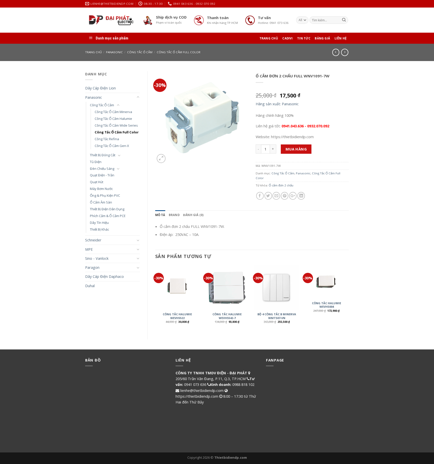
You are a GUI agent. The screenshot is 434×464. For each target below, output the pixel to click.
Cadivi (287, 38)
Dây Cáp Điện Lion (100, 87)
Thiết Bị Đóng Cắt (102, 155)
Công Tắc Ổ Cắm (139, 52)
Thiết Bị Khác (99, 229)
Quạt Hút (96, 182)
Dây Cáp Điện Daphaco (104, 276)
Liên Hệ (341, 38)
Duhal (90, 285)
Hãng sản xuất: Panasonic (277, 103)
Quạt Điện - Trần (102, 175)
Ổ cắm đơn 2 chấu (281, 185)
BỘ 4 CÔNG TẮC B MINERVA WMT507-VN (276, 316)
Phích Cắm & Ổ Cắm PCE (108, 216)
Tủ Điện (95, 162)
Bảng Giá (322, 38)
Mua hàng (296, 148)
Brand (174, 215)
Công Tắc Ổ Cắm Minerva (113, 112)
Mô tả (160, 215)
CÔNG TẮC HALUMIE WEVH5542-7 (227, 316)
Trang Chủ (268, 38)
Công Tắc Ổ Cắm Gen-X (112, 145)
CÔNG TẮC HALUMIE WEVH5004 (326, 304)
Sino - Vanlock (96, 258)
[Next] (348, 298)
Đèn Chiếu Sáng (102, 168)
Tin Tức (303, 38)
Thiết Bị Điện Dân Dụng (107, 209)
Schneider (93, 239)
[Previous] (155, 298)
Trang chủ (93, 52)
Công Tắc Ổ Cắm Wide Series (116, 125)
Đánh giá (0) (193, 215)
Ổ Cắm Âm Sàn (101, 202)
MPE (89, 249)
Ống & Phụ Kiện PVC (105, 195)
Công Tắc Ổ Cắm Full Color (178, 52)
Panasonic (114, 52)
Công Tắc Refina (107, 139)
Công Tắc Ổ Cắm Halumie (113, 118)
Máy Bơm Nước (101, 188)
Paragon (92, 267)
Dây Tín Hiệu (99, 222)
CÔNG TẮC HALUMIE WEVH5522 (177, 316)
